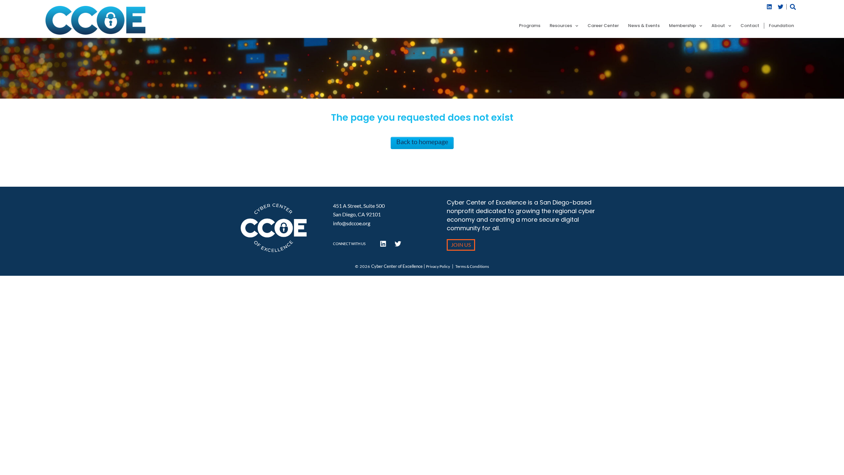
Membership (682, 26)
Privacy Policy (438, 266)
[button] (793, 6)
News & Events (644, 26)
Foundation (781, 26)
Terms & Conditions (472, 266)
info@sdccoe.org (351, 223)
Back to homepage (422, 141)
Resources (561, 26)
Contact (749, 26)
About (718, 26)
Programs (529, 26)
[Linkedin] (769, 7)
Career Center (603, 26)
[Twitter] (780, 7)
